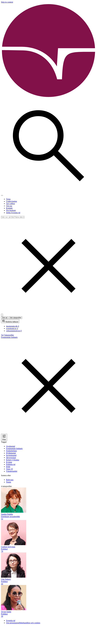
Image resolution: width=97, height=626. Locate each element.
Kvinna (9, 462)
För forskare (11, 210)
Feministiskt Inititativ (14, 448)
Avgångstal (10, 446)
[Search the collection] (48, 192)
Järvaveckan (11, 457)
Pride (8, 467)
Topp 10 (9, 469)
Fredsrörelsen (11, 451)
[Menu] (2, 195)
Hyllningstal (11, 453)
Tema (8, 199)
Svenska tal (10, 620)
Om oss (9, 206)
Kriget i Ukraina (12, 460)
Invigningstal (11, 455)
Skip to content (7, 2)
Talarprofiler (9, 335)
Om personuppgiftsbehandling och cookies (23, 623)
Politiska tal (10, 464)
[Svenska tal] (48, 97)
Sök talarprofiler (15, 318)
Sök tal (4, 318)
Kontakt (9, 208)
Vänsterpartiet (11, 471)
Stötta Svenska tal (13, 213)
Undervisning (11, 201)
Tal (2, 335)
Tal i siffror (10, 203)
